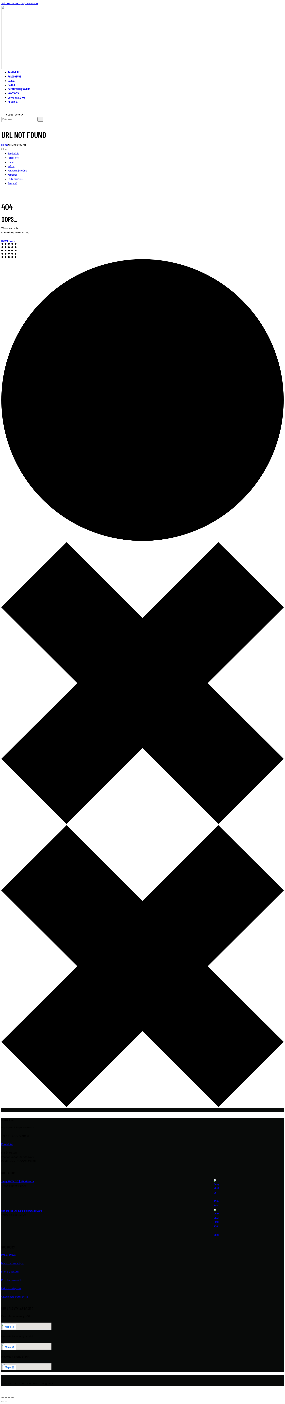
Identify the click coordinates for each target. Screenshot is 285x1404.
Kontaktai (7, 1144)
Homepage (8, 240)
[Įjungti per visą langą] (6, 1397)
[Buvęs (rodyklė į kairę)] (2, 1401)
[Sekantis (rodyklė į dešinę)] (6, 1401)
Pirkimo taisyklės (11, 1288)
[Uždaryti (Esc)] (12, 1397)
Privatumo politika (12, 1280)
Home (4, 144)
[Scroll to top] (3, 1392)
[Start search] (40, 119)
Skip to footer (29, 3)
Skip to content (11, 3)
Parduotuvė (8, 1255)
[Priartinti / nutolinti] (2, 1397)
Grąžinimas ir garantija (14, 1297)
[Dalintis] (9, 1397)
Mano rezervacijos (12, 1263)
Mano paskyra (10, 1271)
